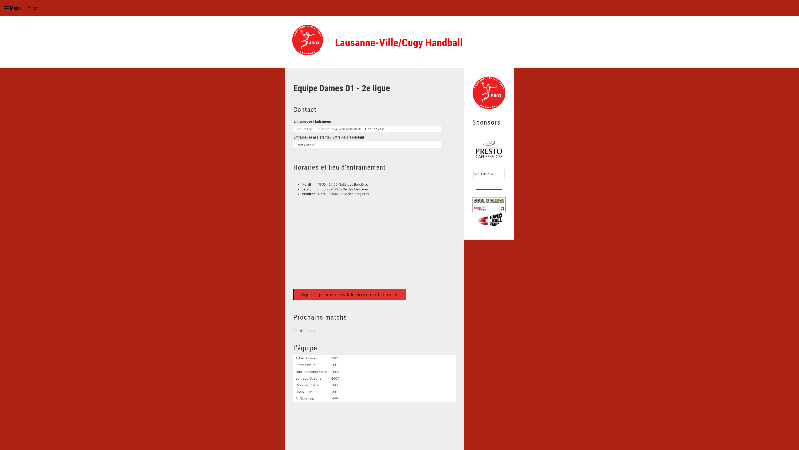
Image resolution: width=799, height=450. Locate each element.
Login (35, 7)
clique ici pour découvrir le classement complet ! (350, 295)
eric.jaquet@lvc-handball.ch (340, 129)
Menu (15, 7)
